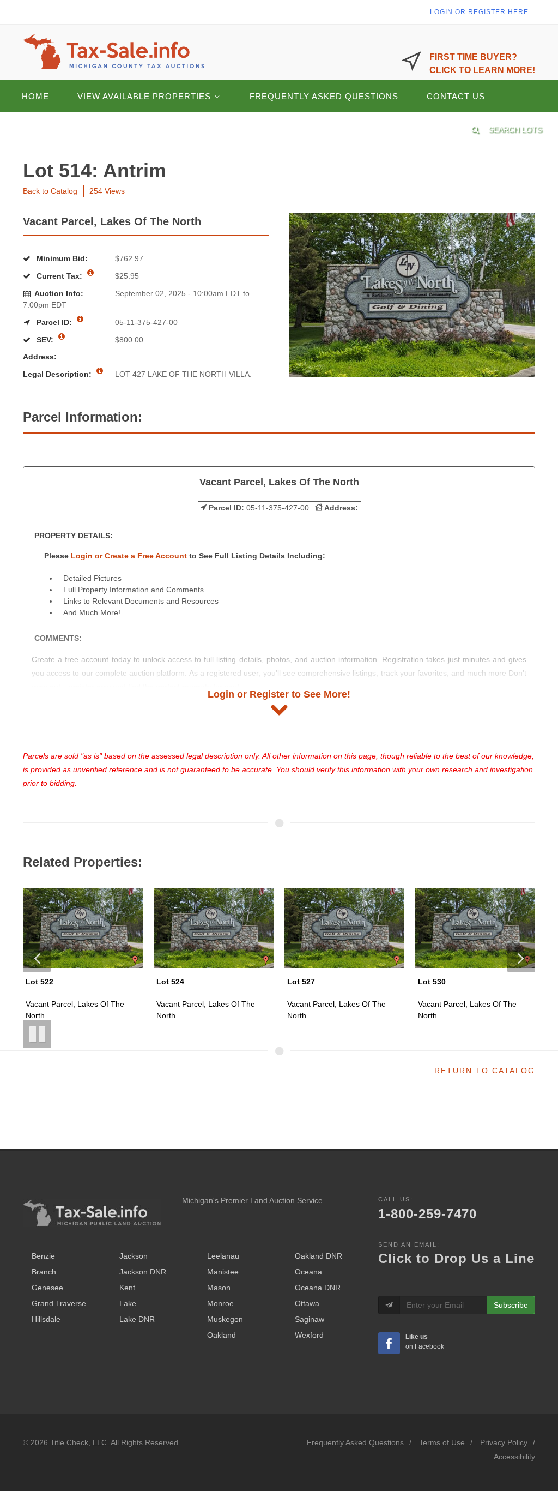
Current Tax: (59, 276)
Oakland (221, 1335)
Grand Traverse (59, 1303)
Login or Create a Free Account (129, 555)
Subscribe (511, 1305)
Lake (127, 1303)
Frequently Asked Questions (355, 1442)
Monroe (220, 1303)
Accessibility (514, 1456)
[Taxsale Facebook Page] (389, 1343)
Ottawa (307, 1303)
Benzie (43, 1256)
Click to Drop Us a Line (456, 1258)
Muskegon (225, 1319)
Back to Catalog (50, 191)
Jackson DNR (142, 1271)
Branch (44, 1271)
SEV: (45, 339)
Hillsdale (46, 1319)
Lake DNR (137, 1319)
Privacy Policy (503, 1442)
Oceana (308, 1271)
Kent (127, 1287)
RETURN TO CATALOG (484, 1070)
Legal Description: (58, 374)
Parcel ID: (54, 322)
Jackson (133, 1256)
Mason (219, 1287)
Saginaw (309, 1319)
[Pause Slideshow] (37, 1034)
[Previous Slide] (37, 957)
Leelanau (223, 1256)
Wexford (309, 1335)
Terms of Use (442, 1442)
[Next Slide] (521, 957)
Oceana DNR (318, 1287)
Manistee (223, 1271)
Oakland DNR (318, 1256)
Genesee (47, 1287)
